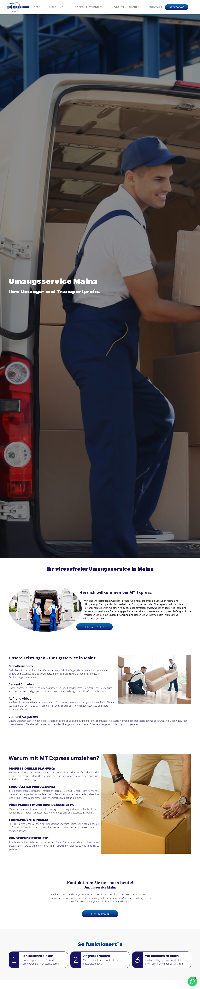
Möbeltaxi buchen (125, 7)
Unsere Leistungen (87, 7)
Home (36, 7)
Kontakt (155, 7)
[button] (192, 981)
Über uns (56, 7)
